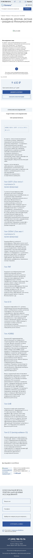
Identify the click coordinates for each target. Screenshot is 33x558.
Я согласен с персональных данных (14, 530)
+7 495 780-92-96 (6, 1)
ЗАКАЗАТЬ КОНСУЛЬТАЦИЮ (16, 96)
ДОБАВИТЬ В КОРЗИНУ (16, 92)
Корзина (29, 1)
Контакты (16, 556)
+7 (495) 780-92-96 (16, 539)
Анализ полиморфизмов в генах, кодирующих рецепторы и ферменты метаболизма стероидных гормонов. (22, 469)
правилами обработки (17, 530)
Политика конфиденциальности (16, 550)
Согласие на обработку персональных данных (16, 553)
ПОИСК (27, 9)
